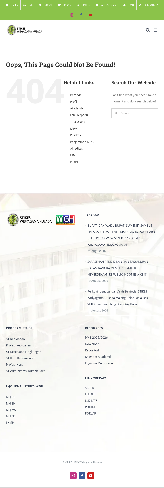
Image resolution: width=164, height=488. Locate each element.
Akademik (76, 108)
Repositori (92, 350)
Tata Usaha (77, 122)
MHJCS (10, 397)
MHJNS (10, 416)
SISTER (89, 388)
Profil (73, 101)
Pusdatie (76, 135)
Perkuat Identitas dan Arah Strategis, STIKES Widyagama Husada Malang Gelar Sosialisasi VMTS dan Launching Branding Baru (118, 297)
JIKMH (10, 423)
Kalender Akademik (98, 357)
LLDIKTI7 (91, 401)
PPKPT (74, 162)
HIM (73, 155)
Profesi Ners (14, 364)
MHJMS (11, 410)
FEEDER (90, 394)
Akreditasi (77, 148)
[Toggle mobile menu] (156, 30)
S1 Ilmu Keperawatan (20, 358)
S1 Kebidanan (15, 339)
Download (92, 344)
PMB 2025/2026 (96, 337)
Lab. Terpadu (79, 115)
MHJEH (10, 403)
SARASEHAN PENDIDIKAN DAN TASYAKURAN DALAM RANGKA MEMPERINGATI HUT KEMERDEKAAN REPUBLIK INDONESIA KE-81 (117, 268)
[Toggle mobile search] (148, 30)
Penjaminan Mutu (82, 142)
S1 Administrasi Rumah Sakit (25, 371)
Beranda (76, 95)
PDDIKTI (90, 407)
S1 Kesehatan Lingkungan (23, 352)
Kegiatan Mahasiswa (99, 363)
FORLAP (90, 413)
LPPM (73, 128)
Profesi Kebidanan (18, 345)
